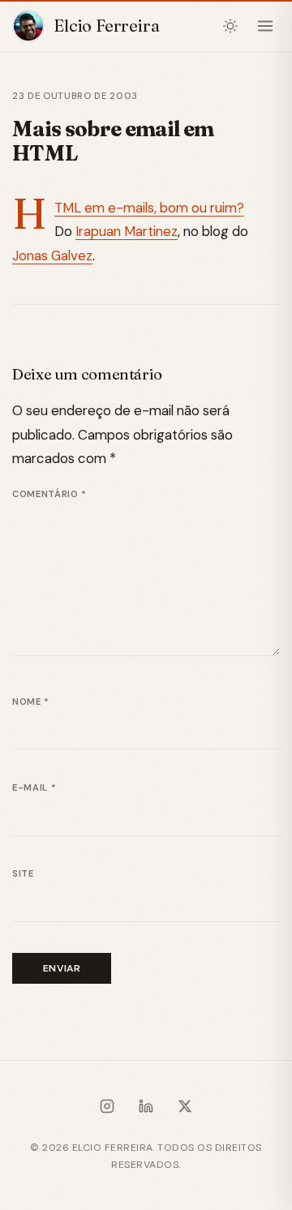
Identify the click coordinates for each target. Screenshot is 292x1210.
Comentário (49, 494)
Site (23, 873)
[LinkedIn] (146, 1109)
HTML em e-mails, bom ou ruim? (149, 208)
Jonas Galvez (52, 255)
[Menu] (265, 26)
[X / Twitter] (185, 1109)
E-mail (34, 787)
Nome (30, 701)
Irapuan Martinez (126, 231)
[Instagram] (107, 1109)
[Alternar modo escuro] (230, 26)
